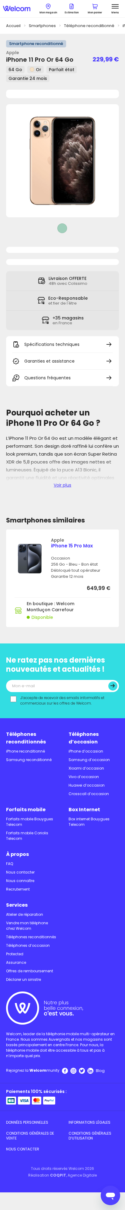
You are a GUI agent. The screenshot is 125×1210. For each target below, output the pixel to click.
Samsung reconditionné (29, 759)
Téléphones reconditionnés (26, 738)
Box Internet (84, 809)
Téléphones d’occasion (84, 738)
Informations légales (89, 1122)
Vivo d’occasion (84, 776)
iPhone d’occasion (86, 751)
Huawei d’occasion (87, 785)
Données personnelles (27, 1122)
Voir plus (62, 485)
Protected (14, 954)
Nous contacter (20, 872)
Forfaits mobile (26, 809)
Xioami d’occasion (86, 768)
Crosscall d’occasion (89, 793)
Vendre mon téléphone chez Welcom (27, 925)
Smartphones (42, 26)
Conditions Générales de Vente (30, 1136)
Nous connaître (20, 880)
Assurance (16, 962)
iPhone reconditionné (25, 751)
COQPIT (58, 1175)
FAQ (9, 863)
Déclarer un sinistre (23, 979)
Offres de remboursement (29, 971)
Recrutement (18, 889)
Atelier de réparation (24, 914)
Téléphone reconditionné (89, 26)
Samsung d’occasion (89, 759)
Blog (100, 1071)
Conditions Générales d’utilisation (90, 1136)
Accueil (13, 26)
